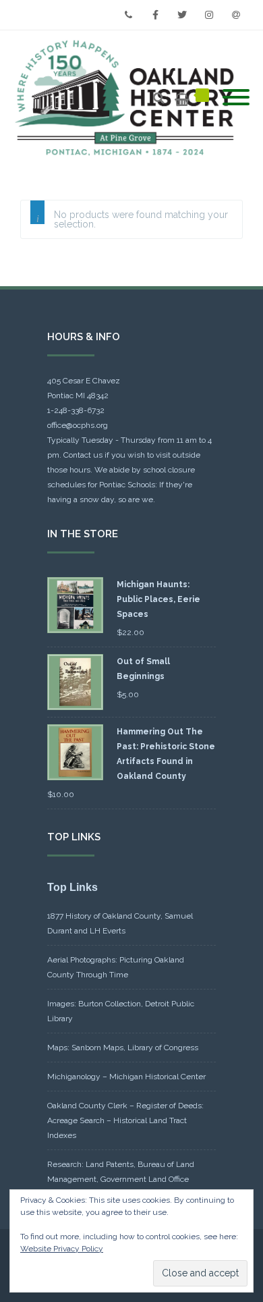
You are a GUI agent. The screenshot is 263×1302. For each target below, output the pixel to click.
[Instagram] (209, 15)
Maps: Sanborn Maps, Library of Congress (122, 1047)
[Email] (236, 15)
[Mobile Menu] (236, 98)
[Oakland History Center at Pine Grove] (127, 98)
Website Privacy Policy (61, 1248)
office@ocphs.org (77, 425)
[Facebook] (155, 15)
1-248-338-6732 (76, 410)
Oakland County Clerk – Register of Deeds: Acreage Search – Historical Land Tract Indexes (125, 1120)
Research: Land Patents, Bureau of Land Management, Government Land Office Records (120, 1179)
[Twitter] (182, 15)
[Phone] (128, 15)
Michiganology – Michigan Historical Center (126, 1076)
